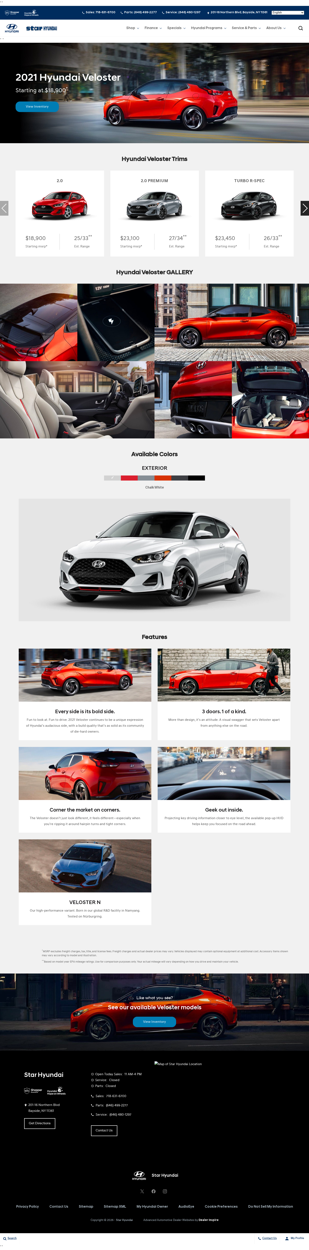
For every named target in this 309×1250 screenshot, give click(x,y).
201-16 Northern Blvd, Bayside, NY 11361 (239, 12)
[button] (300, 28)
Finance (151, 28)
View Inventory (37, 106)
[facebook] (153, 1191)
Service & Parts (244, 28)
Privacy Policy (27, 1207)
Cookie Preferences (221, 1207)
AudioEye (186, 1207)
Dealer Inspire (209, 1220)
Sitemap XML (115, 1207)
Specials (174, 28)
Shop (130, 28)
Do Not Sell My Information (270, 1207)
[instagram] (164, 1191)
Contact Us (58, 1207)
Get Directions (40, 1123)
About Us (274, 28)
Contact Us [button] (104, 1130)
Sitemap (86, 1207)
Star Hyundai (124, 1220)
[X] (142, 1191)
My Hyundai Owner (152, 1207)
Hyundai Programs (206, 28)
